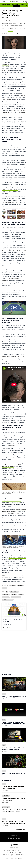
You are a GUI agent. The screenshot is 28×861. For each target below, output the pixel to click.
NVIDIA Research (5, 594)
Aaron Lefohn (10, 30)
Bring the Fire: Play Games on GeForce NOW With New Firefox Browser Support (13, 722)
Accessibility (18, 852)
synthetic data (20, 121)
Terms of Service (9, 852)
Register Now (6, 627)
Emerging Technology (12, 567)
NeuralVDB (19, 499)
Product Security (19, 854)
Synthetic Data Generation (7, 599)
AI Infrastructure (5, 795)
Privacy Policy (7, 850)
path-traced (22, 112)
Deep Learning (12, 585)
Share (18, 33)
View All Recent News (20, 829)
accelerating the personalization (10, 186)
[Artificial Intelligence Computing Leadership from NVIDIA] (14, 1)
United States (14, 847)
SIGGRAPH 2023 (6, 70)
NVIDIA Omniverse (6, 99)
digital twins (11, 445)
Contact (13, 856)
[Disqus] (14, 650)
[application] (14, 308)
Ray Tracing (14, 594)
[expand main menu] (2, 2)
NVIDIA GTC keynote (15, 513)
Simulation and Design (16, 597)
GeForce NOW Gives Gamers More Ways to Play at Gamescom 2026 (14, 697)
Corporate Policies (8, 854)
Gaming (4, 783)
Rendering (21, 594)
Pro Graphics (20, 585)
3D (6, 591)
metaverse (10, 101)
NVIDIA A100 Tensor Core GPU (10, 189)
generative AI (5, 64)
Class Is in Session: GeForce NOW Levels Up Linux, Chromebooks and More (14, 748)
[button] (14, 308)
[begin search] (4, 2)
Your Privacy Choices (17, 850)
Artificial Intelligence (14, 591)
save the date (13, 559)
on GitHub (22, 95)
